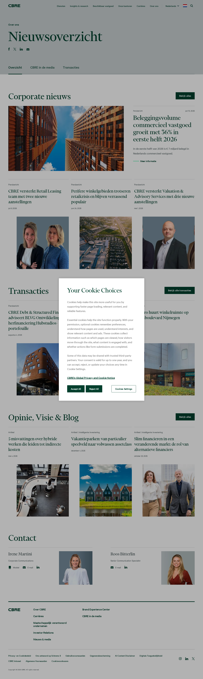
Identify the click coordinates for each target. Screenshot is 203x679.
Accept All (76, 388)
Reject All (94, 388)
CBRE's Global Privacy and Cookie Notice (91, 377)
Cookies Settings (123, 388)
